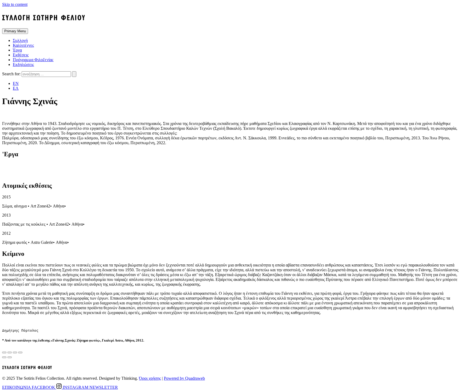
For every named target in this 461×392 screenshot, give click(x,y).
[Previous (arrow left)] (4, 357)
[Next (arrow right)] (9, 357)
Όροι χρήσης (150, 378)
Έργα (17, 50)
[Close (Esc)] (4, 352)
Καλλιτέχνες (23, 45)
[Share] (9, 352)
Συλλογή (20, 40)
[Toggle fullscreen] (15, 352)
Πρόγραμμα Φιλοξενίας (33, 59)
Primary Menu (15, 31)
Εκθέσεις (21, 55)
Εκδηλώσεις (23, 64)
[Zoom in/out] (20, 352)
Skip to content (14, 4)
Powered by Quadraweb (184, 378)
